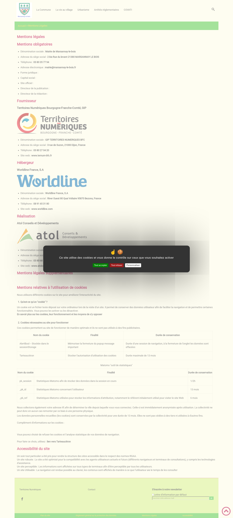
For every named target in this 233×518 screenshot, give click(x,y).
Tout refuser (116, 265)
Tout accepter (100, 265)
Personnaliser (133, 265)
